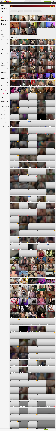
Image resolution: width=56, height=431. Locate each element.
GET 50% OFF (52, 6)
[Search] (35, 1)
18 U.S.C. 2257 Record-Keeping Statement (4, 122)
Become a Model (3, 118)
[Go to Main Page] (7, 1)
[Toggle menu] (1, 1)
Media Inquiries (3, 114)
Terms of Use (2, 117)
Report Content (3, 113)
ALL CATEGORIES (5, 106)
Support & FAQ (3, 110)
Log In (53, 1)
